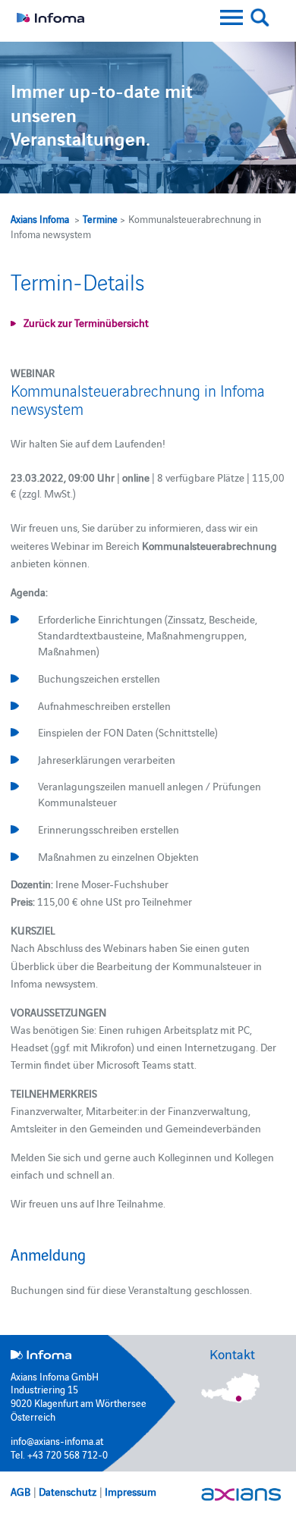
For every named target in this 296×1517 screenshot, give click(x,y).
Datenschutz (67, 1491)
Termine (100, 218)
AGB (20, 1491)
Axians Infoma (40, 218)
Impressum (130, 1491)
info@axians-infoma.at (57, 1440)
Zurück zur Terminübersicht (86, 322)
